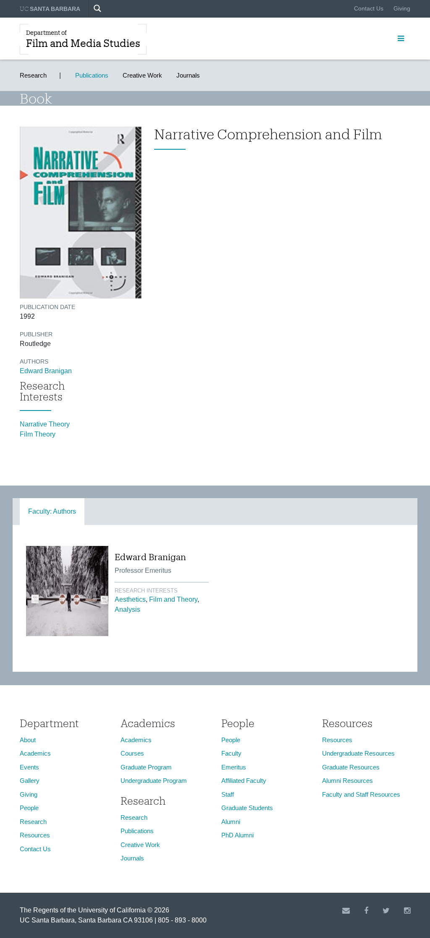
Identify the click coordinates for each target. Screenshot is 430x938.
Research (33, 75)
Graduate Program (146, 767)
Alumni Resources (347, 780)
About (28, 739)
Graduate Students (247, 807)
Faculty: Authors (52, 511)
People (29, 807)
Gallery (29, 780)
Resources (35, 835)
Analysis (127, 609)
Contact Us (368, 8)
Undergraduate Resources (358, 753)
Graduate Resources (351, 767)
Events (29, 767)
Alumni (230, 821)
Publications (91, 75)
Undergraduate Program (154, 780)
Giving (401, 8)
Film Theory (37, 434)
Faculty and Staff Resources (361, 794)
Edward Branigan (46, 370)
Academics (35, 753)
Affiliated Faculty (243, 780)
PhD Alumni (237, 835)
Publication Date (47, 307)
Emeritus (233, 767)
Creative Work (142, 75)
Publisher (36, 334)
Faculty (231, 753)
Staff (227, 794)
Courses (132, 753)
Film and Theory (173, 599)
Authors (34, 361)
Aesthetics (130, 599)
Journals (188, 75)
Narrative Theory (45, 424)
